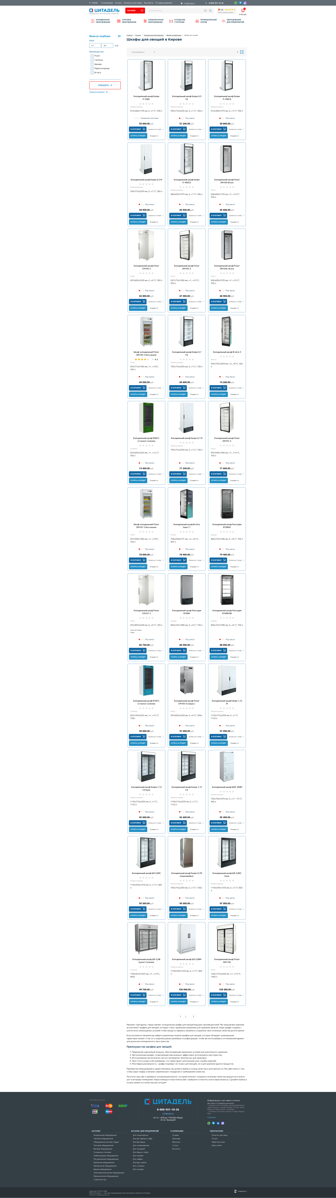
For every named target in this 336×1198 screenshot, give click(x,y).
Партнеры (176, 1138)
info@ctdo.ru (189, 3)
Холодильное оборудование (105, 1135)
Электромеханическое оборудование (109, 1172)
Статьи (175, 1145)
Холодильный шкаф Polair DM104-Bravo (227, 181)
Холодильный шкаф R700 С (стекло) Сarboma (146, 702)
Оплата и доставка (219, 1135)
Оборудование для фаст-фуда (106, 1142)
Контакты (176, 1149)
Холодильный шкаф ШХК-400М (227, 787)
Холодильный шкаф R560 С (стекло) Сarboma (146, 439)
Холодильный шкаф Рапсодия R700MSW (227, 612)
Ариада (98, 64)
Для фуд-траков (139, 1162)
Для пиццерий (139, 1149)
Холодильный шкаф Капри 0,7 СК (186, 353)
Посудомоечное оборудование (106, 1159)
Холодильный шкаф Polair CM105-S (146, 267)
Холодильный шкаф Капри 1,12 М (227, 702)
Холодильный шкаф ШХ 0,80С (146, 873)
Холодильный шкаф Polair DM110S (227, 961)
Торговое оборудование (103, 1138)
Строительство (100, 1179)
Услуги (215, 1138)
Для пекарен (138, 1155)
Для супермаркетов (141, 1145)
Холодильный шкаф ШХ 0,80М (186, 959)
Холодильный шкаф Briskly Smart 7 (186, 526)
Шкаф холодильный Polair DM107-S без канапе (146, 526)
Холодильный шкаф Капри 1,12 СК (186, 788)
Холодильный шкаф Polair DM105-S (187, 267)
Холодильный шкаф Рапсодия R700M (186, 612)
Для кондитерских (140, 1135)
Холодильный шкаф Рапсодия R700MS (227, 526)
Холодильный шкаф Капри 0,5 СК (186, 98)
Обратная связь (218, 1142)
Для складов (138, 1169)
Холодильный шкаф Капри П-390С (146, 98)
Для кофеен (138, 1159)
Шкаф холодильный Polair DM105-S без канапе (146, 353)
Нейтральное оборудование (105, 1166)
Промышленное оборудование (106, 1176)
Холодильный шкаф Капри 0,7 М (186, 438)
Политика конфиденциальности (99, 1195)
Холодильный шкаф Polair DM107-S (227, 439)
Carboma (98, 60)
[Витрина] (241, 52)
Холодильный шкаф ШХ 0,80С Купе (227, 874)
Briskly (97, 72)
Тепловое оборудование (103, 1145)
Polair (97, 55)
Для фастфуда (139, 1142)
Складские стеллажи (102, 1152)
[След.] (193, 1016)
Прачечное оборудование (104, 1162)
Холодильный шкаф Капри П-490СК (187, 181)
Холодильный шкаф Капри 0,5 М (146, 179)
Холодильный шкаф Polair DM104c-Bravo (227, 267)
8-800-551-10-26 (216, 3)
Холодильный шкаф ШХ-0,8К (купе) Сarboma (146, 961)
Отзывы (175, 1135)
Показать (105, 85)
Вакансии (176, 1142)
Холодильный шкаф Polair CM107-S (146, 612)
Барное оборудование (102, 1169)
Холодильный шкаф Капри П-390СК (227, 98)
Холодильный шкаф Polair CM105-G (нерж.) (187, 702)
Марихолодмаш (101, 68)
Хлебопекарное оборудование (106, 1155)
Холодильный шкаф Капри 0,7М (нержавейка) (186, 874)
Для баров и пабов (140, 1152)
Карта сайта (217, 1145)
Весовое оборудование (103, 1149)
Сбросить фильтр (97, 92)
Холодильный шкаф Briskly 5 (227, 352)
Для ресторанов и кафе (142, 1138)
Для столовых (139, 1166)
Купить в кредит (138, 136)
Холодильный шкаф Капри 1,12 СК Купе (146, 788)
